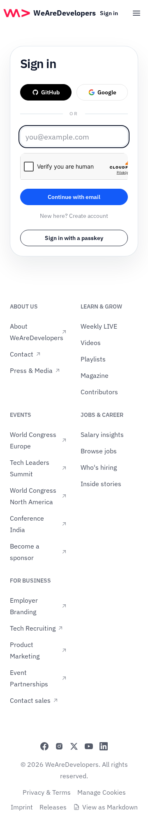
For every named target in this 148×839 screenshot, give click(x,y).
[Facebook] (44, 746)
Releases (53, 807)
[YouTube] (89, 746)
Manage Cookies (101, 792)
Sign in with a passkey (74, 238)
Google (106, 92)
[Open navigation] (136, 13)
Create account (88, 215)
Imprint (22, 807)
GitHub (50, 92)
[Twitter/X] (74, 746)
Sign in (109, 13)
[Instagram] (59, 746)
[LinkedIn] (103, 746)
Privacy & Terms (47, 792)
